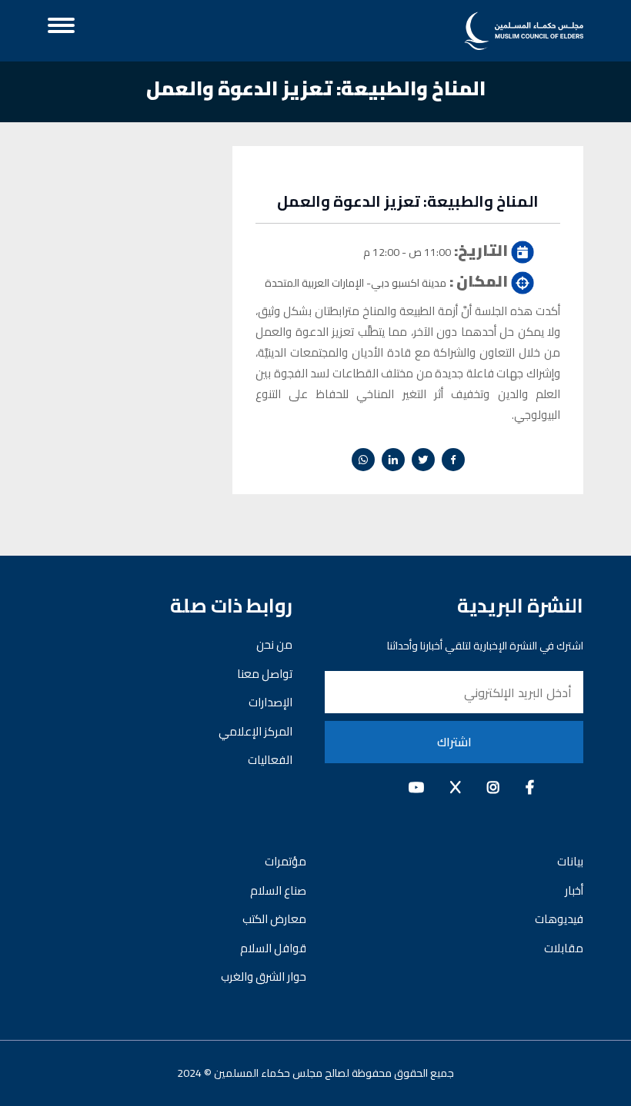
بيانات (570, 861)
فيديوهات (559, 919)
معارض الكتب (274, 919)
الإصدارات (270, 702)
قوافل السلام (273, 948)
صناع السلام (278, 890)
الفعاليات (270, 760)
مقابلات (563, 948)
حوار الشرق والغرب (263, 976)
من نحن (274, 644)
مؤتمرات (285, 861)
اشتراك (454, 741)
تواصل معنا (264, 674)
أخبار (574, 890)
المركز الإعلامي (255, 731)
